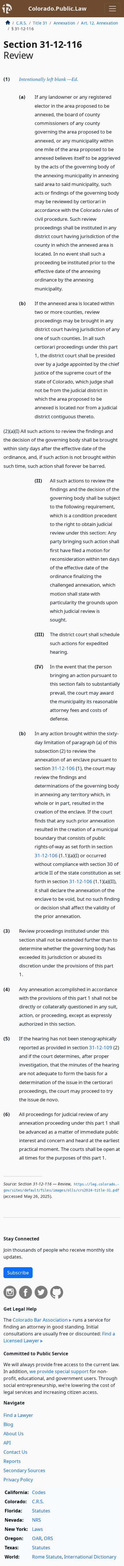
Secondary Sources (24, 1470)
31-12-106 (63, 768)
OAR (37, 1538)
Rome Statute (47, 1557)
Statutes (41, 1511)
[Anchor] (81, 78)
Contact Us (15, 1452)
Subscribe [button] (18, 1272)
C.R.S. (21, 23)
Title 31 (40, 23)
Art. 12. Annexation (99, 23)
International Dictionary (90, 1557)
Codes (39, 1492)
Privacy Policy (18, 1479)
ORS (48, 1538)
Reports (12, 1461)
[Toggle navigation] (112, 8)
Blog (8, 1424)
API (7, 1443)
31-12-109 (100, 1047)
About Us (13, 1433)
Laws (37, 1529)
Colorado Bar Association (40, 1320)
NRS (36, 1520)
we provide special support (59, 1371)
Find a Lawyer (18, 1415)
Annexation (64, 23)
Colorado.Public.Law (57, 8)
